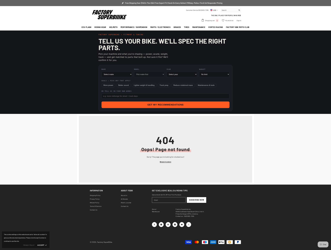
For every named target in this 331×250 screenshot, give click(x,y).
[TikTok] (174, 224)
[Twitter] (188, 224)
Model (137, 69)
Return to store (165, 162)
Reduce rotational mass (183, 85)
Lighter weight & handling (144, 85)
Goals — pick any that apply (116, 81)
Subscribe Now (196, 200)
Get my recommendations (165, 104)
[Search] (230, 10)
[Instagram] (161, 224)
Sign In (239, 20)
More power (108, 85)
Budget (202, 69)
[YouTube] (181, 224)
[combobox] (228, 10)
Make (103, 69)
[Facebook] (154, 224)
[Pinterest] (168, 224)
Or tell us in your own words (116, 91)
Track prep (164, 85)
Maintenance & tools (206, 85)
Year (169, 69)
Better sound (123, 85)
